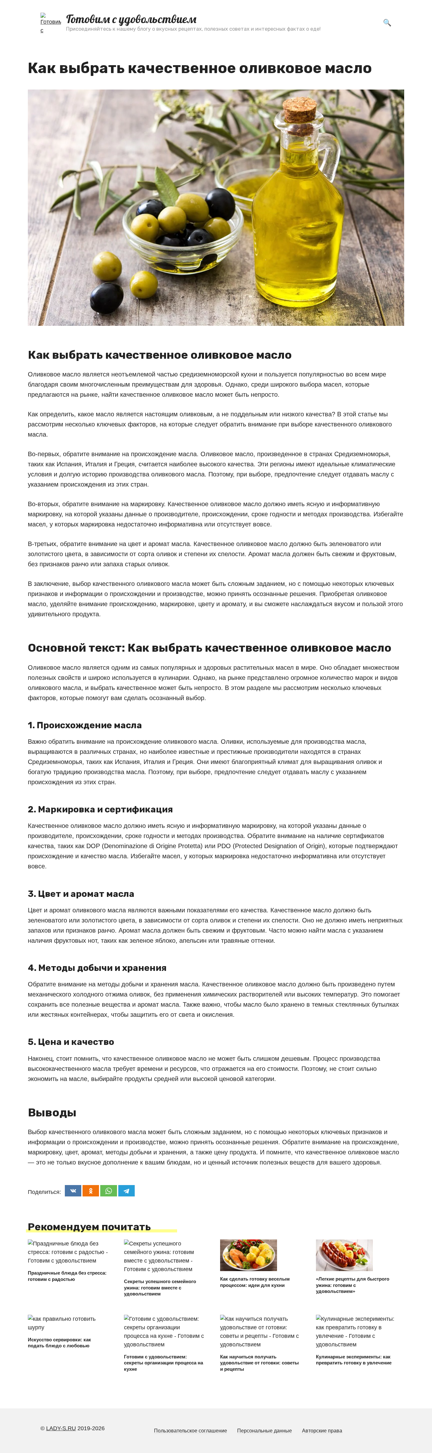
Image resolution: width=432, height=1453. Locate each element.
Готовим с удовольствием (131, 19)
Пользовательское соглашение (190, 1430)
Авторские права (322, 1430)
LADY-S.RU (61, 1428)
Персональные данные (264, 1430)
